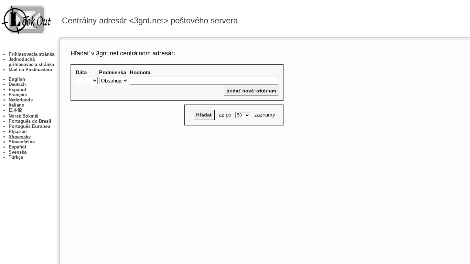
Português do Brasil (30, 121)
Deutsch (17, 84)
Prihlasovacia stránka (31, 54)
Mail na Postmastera (30, 69)
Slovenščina (22, 141)
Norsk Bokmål (24, 116)
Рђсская (18, 131)
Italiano (16, 105)
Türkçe (16, 157)
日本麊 (15, 110)
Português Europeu (29, 126)
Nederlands (21, 99)
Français (18, 94)
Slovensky (20, 136)
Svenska (17, 152)
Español (17, 89)
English (17, 79)
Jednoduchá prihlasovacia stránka (31, 62)
